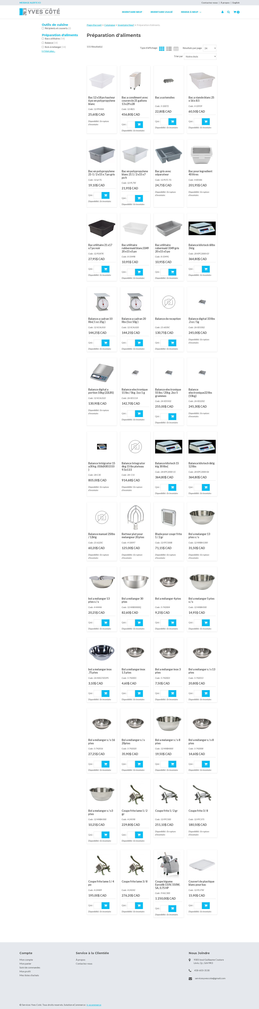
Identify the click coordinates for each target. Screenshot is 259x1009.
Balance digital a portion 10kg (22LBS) (101, 391)
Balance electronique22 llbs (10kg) (200, 393)
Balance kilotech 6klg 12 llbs (202, 465)
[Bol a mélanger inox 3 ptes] (168, 652)
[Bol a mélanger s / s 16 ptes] (101, 723)
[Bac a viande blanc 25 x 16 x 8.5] (202, 80)
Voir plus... (48, 51)
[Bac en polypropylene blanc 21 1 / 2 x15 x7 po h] (135, 154)
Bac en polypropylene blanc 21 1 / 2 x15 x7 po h (135, 174)
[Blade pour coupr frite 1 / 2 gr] (168, 517)
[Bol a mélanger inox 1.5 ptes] (135, 652)
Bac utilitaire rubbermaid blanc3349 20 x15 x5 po (135, 248)
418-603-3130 (202, 970)
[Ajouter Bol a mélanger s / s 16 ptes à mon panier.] (105, 764)
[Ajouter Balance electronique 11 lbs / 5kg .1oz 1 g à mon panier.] (139, 413)
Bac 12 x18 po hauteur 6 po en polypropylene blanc (101, 101)
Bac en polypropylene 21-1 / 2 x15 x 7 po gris (101, 173)
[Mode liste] (168, 49)
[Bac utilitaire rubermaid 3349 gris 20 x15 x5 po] (168, 228)
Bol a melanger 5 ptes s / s (201, 600)
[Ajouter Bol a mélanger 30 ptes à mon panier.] (139, 622)
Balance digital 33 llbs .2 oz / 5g (202, 320)
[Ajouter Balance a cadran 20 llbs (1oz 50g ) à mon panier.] (139, 343)
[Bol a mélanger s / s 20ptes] (135, 723)
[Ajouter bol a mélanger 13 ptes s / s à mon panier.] (105, 622)
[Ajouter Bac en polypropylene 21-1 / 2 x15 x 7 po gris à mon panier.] (105, 195)
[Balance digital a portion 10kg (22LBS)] (101, 372)
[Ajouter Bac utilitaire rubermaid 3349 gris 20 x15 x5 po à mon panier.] (172, 272)
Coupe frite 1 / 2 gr (166, 810)
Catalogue (109, 25)
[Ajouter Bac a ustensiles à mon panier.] (172, 121)
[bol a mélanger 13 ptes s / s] (101, 582)
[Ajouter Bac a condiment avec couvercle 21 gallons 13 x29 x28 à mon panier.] (139, 124)
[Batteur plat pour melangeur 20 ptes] (135, 517)
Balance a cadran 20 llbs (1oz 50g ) (134, 320)
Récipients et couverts (58, 28)
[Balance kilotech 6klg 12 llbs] (202, 446)
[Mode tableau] (175, 49)
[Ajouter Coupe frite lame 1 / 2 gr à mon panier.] (139, 835)
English (236, 2)
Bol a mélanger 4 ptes (168, 598)
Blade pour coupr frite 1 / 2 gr (168, 535)
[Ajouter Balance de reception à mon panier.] (172, 343)
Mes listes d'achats (29, 975)
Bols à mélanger (55, 46)
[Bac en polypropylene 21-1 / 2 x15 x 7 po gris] (101, 154)
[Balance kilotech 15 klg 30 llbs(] (168, 446)
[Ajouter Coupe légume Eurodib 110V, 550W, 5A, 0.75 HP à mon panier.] (172, 908)
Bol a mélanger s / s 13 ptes (202, 671)
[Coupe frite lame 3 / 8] (135, 864)
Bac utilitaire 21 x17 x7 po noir (100, 246)
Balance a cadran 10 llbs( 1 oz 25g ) (100, 320)
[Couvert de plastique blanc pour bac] (202, 864)
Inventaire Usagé (162, 12)
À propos (225, 2)
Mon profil (25, 971)
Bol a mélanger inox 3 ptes (168, 671)
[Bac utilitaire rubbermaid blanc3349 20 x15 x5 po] (135, 228)
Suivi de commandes (29, 967)
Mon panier (25, 963)
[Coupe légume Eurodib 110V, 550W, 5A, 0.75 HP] (168, 864)
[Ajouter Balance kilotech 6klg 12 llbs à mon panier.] (206, 487)
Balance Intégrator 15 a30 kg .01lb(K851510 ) (101, 466)
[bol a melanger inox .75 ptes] (101, 652)
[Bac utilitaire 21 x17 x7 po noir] (101, 228)
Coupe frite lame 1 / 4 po (101, 883)
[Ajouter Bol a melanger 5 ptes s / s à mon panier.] (206, 622)
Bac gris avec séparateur (163, 173)
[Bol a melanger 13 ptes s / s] (202, 517)
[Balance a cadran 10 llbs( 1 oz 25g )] (101, 302)
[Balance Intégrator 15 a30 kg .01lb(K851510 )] (101, 446)
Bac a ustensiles (165, 97)
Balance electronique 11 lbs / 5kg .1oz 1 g (135, 391)
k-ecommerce (94, 1004)
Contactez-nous (209, 2)
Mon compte (26, 959)
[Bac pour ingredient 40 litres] (202, 154)
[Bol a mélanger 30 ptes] (135, 582)
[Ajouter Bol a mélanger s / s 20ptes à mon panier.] (139, 764)
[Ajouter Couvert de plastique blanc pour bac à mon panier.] (206, 905)
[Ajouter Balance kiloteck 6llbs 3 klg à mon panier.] (206, 269)
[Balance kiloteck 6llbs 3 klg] (202, 228)
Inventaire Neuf (132, 12)
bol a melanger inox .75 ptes (100, 671)
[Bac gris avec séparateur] (168, 154)
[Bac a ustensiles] (168, 80)
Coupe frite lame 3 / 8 (134, 881)
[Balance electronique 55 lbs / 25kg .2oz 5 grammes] (168, 372)
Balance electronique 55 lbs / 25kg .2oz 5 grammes (168, 393)
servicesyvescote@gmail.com (210, 978)
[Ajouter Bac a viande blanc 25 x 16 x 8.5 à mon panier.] (206, 121)
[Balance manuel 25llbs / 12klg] (101, 517)
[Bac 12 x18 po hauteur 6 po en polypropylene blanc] (101, 80)
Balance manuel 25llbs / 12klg (101, 535)
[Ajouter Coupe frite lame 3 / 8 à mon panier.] (139, 905)
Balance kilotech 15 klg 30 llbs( (167, 465)
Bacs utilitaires (55, 38)
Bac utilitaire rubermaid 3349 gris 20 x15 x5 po (167, 248)
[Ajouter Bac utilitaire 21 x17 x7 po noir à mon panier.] (105, 269)
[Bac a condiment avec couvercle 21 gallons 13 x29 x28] (135, 80)
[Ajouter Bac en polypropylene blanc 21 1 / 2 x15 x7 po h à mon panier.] (139, 198)
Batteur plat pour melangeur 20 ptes (133, 535)
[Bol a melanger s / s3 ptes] (101, 794)
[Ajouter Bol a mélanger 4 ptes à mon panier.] (172, 622)
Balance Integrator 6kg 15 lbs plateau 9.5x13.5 (133, 466)
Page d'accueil (94, 25)
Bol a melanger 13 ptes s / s (199, 535)
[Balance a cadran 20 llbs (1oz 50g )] (135, 302)
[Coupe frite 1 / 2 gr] (168, 794)
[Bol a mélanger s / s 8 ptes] (202, 723)
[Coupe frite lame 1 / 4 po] (101, 864)
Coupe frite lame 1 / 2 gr (134, 812)
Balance (51, 42)
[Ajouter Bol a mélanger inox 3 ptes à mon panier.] (172, 693)
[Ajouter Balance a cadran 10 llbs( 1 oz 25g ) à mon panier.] (105, 343)
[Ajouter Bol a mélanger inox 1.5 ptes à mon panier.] (139, 693)
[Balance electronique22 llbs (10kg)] (202, 372)
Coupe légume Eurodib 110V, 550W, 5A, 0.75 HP (167, 885)
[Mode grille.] (161, 49)
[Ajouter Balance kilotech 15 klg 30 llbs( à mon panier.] (172, 487)
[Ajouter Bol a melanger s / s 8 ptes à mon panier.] (172, 764)
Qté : (124, 124)
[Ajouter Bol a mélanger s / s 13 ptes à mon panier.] (206, 693)
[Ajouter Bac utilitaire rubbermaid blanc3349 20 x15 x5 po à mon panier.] (139, 272)
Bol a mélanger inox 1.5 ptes (133, 671)
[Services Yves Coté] (39, 11)
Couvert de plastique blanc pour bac (201, 883)
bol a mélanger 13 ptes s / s (99, 600)
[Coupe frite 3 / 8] (202, 794)
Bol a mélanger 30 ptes (132, 600)
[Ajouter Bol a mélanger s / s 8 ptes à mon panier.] (206, 764)
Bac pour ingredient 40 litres (200, 173)
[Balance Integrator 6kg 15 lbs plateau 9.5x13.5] (135, 446)
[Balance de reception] (168, 302)
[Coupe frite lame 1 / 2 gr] (135, 794)
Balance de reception (168, 318)
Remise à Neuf (190, 12)
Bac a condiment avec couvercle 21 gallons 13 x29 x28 (135, 101)
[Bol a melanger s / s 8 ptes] (168, 723)
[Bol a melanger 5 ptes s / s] (202, 582)
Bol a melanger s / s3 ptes (100, 812)
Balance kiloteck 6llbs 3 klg (202, 246)
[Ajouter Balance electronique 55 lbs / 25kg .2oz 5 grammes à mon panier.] (172, 416)
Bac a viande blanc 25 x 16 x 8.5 (201, 99)
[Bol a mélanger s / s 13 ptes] (202, 652)
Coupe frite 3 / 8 (198, 810)
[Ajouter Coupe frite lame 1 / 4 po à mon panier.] (105, 905)
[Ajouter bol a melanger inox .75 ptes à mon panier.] (105, 693)
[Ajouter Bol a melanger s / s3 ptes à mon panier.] (105, 835)
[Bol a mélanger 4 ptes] (168, 582)
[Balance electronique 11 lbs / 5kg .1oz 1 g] (135, 372)
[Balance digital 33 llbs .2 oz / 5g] (202, 302)
